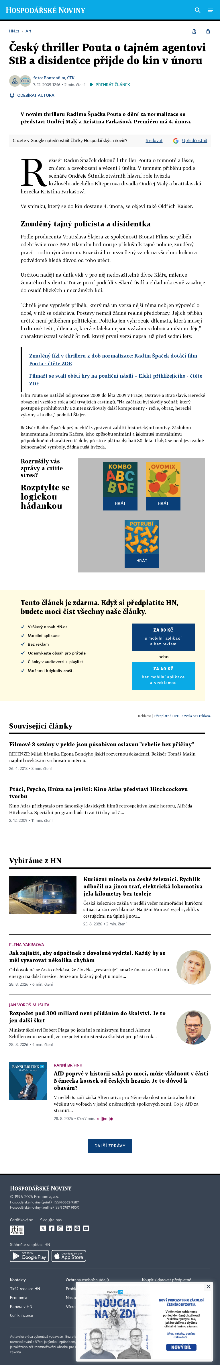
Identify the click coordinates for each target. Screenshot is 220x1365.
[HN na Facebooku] (51, 1228)
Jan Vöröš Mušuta (29, 1004)
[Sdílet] (194, 31)
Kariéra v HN (21, 1307)
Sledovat (154, 141)
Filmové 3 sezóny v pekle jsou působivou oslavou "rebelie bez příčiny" (101, 744)
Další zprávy (110, 1145)
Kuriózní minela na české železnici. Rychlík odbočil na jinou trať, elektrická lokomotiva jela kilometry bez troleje (143, 886)
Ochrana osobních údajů (87, 1280)
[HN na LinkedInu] (69, 1228)
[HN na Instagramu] (60, 1228)
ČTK (70, 77)
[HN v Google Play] (29, 1256)
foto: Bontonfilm (49, 77)
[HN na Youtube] (86, 1228)
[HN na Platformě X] (43, 1228)
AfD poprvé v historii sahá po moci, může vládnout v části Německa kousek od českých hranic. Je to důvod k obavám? (131, 1081)
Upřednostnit (194, 141)
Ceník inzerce (21, 1316)
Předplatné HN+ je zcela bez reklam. (182, 716)
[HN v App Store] (69, 1256)
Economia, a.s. (46, 1197)
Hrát (120, 503)
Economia (18, 1298)
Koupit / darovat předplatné (166, 1280)
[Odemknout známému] (208, 31)
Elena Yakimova (26, 944)
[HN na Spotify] (77, 1228)
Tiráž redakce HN (25, 1289)
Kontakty (18, 1280)
